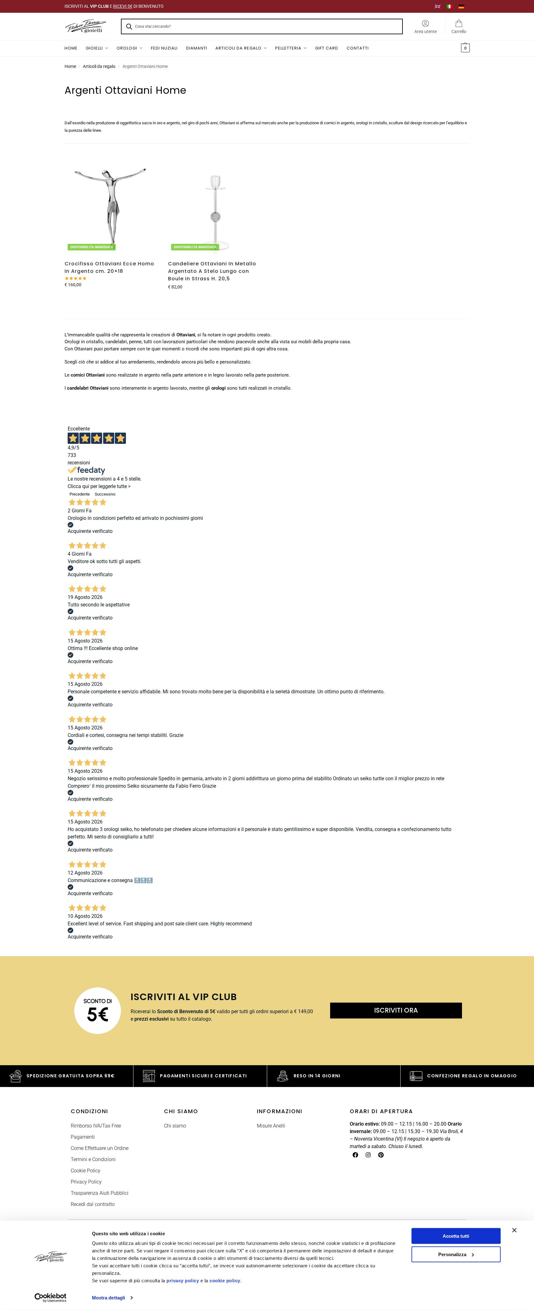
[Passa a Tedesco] (461, 6)
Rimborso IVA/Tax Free (96, 1126)
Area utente (425, 31)
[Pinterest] (381, 1154)
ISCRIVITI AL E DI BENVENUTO (114, 6)
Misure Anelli (271, 1126)
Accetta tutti (456, 1236)
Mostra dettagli (108, 1297)
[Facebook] (355, 1154)
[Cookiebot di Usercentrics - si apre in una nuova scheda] (50, 1298)
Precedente (80, 494)
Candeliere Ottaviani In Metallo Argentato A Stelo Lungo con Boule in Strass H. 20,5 (212, 271)
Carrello (458, 31)
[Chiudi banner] (514, 1230)
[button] (464, 48)
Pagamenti (83, 1137)
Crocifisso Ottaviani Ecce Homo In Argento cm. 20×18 (109, 267)
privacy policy (182, 1280)
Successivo (105, 494)
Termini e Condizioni (93, 1159)
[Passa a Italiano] (449, 6)
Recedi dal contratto (93, 1204)
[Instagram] (368, 1154)
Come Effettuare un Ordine (99, 1148)
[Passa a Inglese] (438, 6)
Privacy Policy (86, 1182)
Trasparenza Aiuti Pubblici (99, 1193)
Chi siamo (175, 1126)
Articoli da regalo (99, 66)
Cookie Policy (85, 1171)
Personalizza (452, 1254)
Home (70, 66)
